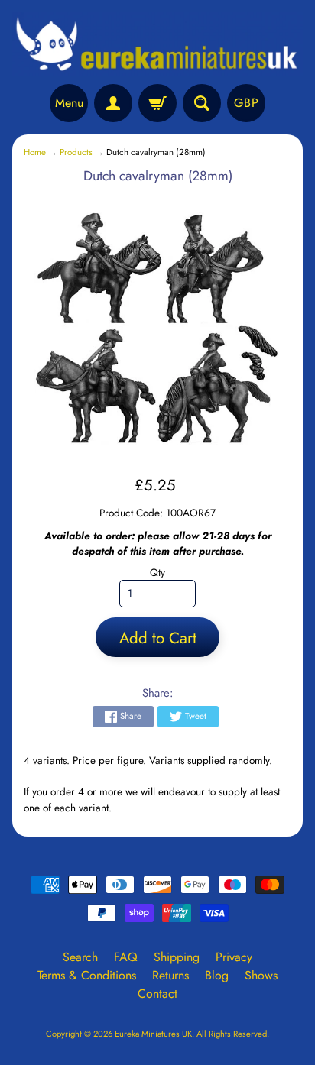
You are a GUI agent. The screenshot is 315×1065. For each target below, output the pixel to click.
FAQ (126, 957)
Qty (157, 572)
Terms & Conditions (86, 975)
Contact (157, 993)
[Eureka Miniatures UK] (157, 44)
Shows (261, 975)
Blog (217, 975)
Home (35, 152)
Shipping (177, 957)
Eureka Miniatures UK (153, 1034)
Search (80, 957)
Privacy (234, 957)
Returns (170, 975)
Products (76, 152)
